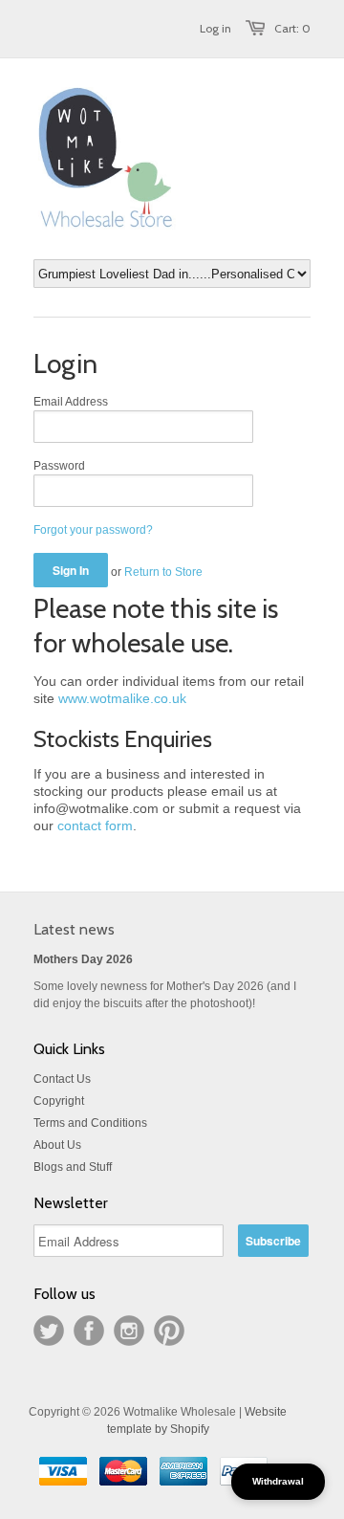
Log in (215, 28)
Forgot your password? (93, 530)
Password (59, 466)
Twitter (48, 1330)
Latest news (74, 929)
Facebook (89, 1330)
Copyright (58, 1101)
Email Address (70, 401)
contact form (95, 825)
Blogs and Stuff (72, 1167)
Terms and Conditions (90, 1123)
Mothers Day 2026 (83, 959)
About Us (57, 1145)
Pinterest (169, 1330)
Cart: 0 (292, 28)
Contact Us (62, 1079)
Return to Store (163, 572)
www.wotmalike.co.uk (122, 698)
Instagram (129, 1330)
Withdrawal (278, 1481)
